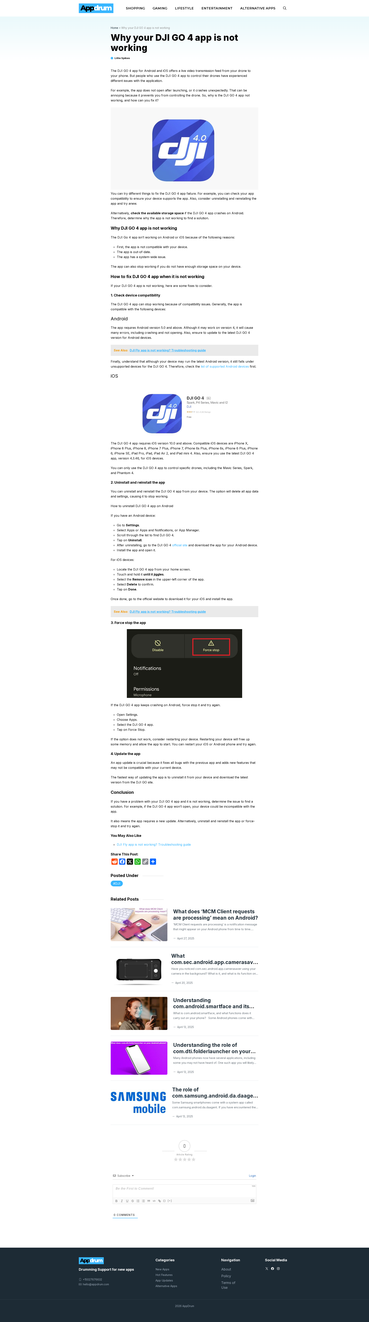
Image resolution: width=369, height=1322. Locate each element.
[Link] (159, 1201)
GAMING (160, 8)
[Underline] (127, 1201)
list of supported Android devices (225, 366)
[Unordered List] (143, 1201)
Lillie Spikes (122, 58)
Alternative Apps (166, 1286)
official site (179, 545)
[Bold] (116, 1201)
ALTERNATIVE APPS (257, 8)
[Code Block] (154, 1201)
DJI (117, 883)
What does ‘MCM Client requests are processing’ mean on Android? (215, 914)
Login (252, 1175)
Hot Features (164, 1275)
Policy (226, 1276)
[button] (284, 8)
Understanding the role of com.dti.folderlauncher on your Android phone (212, 1051)
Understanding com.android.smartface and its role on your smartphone (211, 1006)
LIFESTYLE (184, 8)
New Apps (162, 1269)
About (226, 1269)
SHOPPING (135, 8)
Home (114, 27)
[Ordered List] (138, 1201)
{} (164, 1200)
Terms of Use (228, 1285)
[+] (170, 1200)
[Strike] (132, 1201)
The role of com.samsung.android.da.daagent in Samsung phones (215, 1096)
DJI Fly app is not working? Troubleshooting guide (154, 844)
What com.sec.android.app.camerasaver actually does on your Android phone (214, 965)
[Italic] (122, 1201)
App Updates (164, 1280)
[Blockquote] (148, 1201)
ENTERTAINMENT (217, 8)
